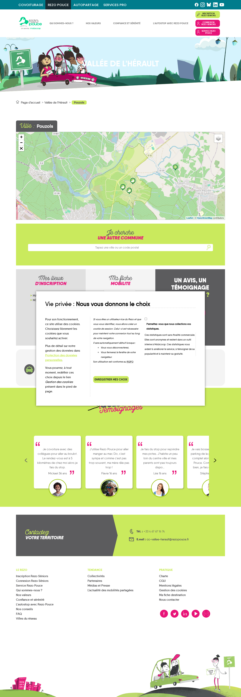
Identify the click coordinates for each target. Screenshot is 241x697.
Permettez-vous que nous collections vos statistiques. (168, 326)
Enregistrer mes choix (111, 379)
